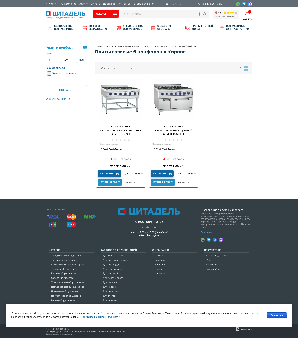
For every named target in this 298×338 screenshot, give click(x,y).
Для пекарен (110, 282)
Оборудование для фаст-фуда (67, 264)
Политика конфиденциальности (59, 334)
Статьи (158, 269)
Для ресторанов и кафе (115, 260)
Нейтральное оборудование (66, 295)
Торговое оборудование (64, 260)
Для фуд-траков (112, 291)
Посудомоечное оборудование (67, 287)
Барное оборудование (63, 300)
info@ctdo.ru (177, 4)
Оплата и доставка (216, 255)
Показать (66, 90)
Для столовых (110, 295)
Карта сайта (213, 269)
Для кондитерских (113, 255)
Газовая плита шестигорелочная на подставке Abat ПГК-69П (120, 130)
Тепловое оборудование (64, 269)
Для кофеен (109, 287)
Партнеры (160, 260)
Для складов (110, 300)
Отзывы (159, 255)
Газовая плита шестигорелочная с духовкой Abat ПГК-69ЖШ (173, 130)
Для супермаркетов (113, 269)
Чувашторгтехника (64, 73)
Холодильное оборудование (66, 255)
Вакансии (160, 264)
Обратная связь (215, 264)
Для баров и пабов (113, 278)
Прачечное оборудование (64, 291)
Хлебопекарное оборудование (67, 282)
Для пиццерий (111, 273)
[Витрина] (245, 68)
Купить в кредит (110, 182)
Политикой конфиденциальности (100, 316)
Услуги (210, 260)
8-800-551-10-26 (212, 4)
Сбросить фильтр (56, 98)
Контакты (160, 273)
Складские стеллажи (62, 278)
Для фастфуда (111, 264)
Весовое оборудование (63, 273)
